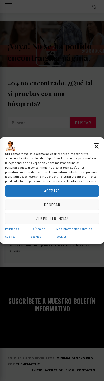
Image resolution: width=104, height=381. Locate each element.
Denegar (52, 204)
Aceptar (52, 190)
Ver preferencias (52, 218)
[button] (96, 146)
